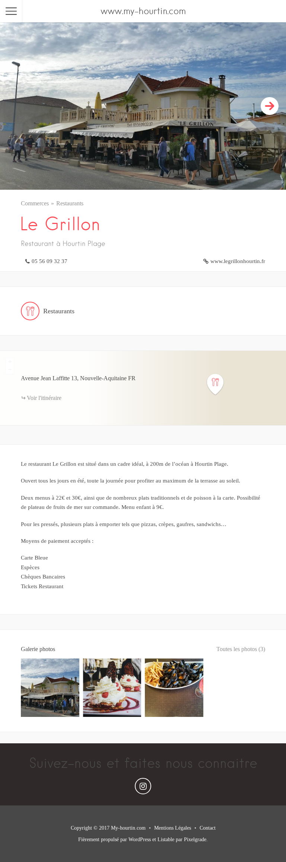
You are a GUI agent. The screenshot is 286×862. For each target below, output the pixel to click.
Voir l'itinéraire (44, 398)
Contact (208, 828)
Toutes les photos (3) (240, 649)
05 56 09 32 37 (49, 261)
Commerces (35, 203)
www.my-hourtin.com (143, 11)
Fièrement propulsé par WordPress (114, 839)
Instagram (143, 788)
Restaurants (69, 203)
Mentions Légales (172, 828)
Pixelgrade (195, 839)
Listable (166, 839)
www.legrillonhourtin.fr (237, 261)
